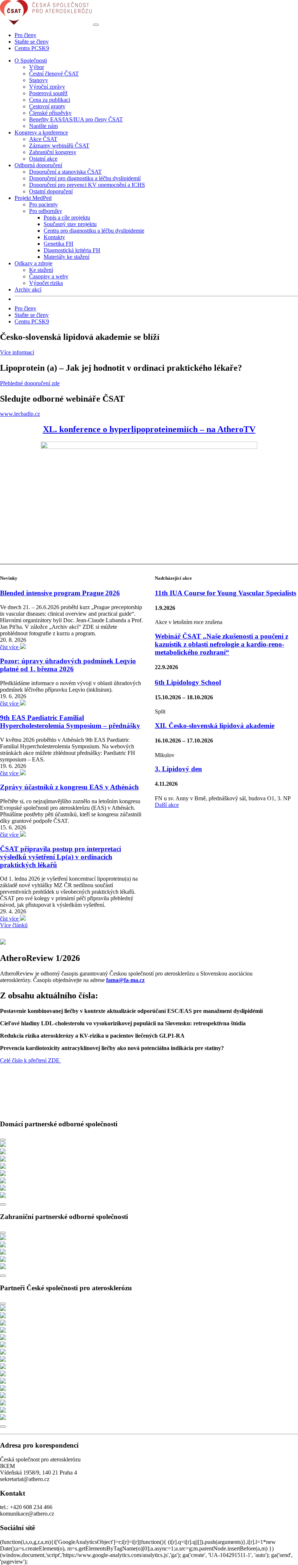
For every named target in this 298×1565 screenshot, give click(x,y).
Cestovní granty (47, 106)
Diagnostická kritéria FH (72, 250)
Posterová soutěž (48, 93)
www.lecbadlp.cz (20, 414)
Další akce (167, 805)
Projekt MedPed (33, 198)
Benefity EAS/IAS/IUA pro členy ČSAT (76, 119)
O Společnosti (31, 60)
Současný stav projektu (70, 224)
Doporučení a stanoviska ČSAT (65, 172)
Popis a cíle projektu (67, 217)
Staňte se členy (32, 42)
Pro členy (25, 35)
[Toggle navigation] (96, 25)
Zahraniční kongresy (52, 152)
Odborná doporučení (38, 165)
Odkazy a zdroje (33, 263)
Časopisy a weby (48, 276)
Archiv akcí (28, 289)
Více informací (17, 352)
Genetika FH (58, 244)
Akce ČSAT (43, 139)
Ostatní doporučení (51, 191)
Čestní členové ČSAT (54, 74)
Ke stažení (41, 270)
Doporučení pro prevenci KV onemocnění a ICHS (87, 185)
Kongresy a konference (41, 132)
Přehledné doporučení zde (30, 383)
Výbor (36, 67)
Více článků (14, 925)
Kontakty (54, 237)
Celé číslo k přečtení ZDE (30, 1060)
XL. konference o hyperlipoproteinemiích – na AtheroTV (149, 429)
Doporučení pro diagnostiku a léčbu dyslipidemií (85, 178)
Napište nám (43, 126)
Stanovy (38, 80)
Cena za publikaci (49, 100)
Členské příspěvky (50, 113)
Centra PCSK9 (32, 48)
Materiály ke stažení (66, 257)
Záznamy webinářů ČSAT (59, 145)
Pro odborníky (45, 211)
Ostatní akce (43, 159)
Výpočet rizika (46, 283)
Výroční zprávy (47, 87)
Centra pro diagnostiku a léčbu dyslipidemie (94, 231)
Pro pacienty (43, 204)
